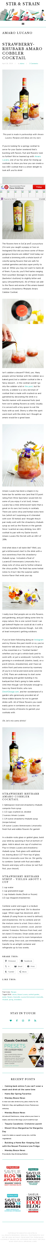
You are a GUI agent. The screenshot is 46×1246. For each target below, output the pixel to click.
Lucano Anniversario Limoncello (32, 997)
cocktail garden (33, 994)
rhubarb (5, 1000)
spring (11, 1000)
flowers (9, 997)
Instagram (38, 639)
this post (29, 386)
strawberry (18, 1000)
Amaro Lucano (23, 994)
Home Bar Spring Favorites (18, 1094)
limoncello (16, 997)
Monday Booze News (21, 1116)
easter (4, 997)
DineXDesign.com (10, 691)
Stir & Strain (23, 4)
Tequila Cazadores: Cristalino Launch (23, 1124)
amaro (14, 994)
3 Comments (33, 64)
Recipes (13, 992)
